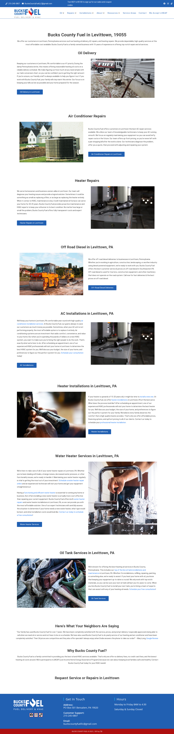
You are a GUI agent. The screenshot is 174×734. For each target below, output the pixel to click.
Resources (113, 13)
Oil (61, 13)
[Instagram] (168, 3)
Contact (143, 13)
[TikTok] (40, 715)
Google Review (152, 638)
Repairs (70, 13)
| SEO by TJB (97, 731)
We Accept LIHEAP (158, 13)
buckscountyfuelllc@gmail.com (80, 723)
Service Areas (129, 13)
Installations (85, 13)
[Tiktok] (171, 3)
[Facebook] (164, 3)
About (100, 13)
